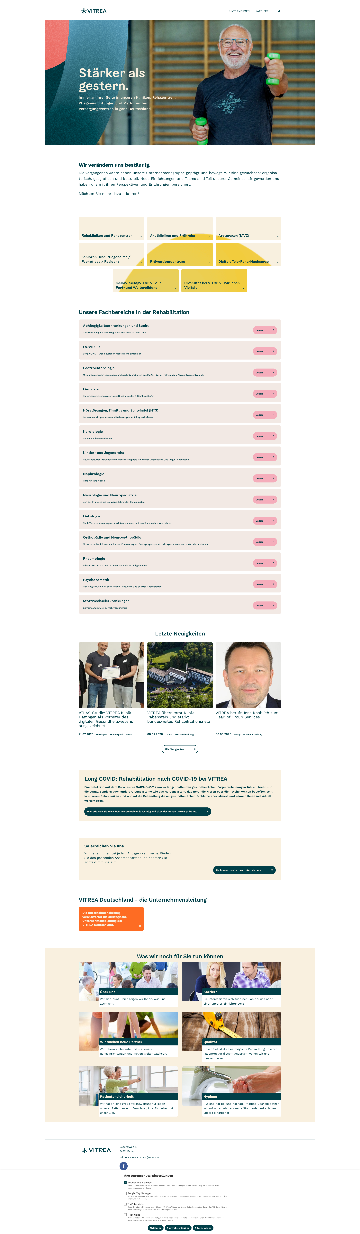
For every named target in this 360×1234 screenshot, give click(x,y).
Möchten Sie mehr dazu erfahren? (109, 193)
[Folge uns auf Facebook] (124, 1166)
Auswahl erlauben (178, 1228)
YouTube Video (178, 1207)
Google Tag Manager (177, 1196)
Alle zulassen (203, 1228)
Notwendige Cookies (173, 1185)
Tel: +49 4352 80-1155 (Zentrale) (139, 1157)
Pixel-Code (176, 1217)
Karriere (262, 11)
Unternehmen (239, 11)
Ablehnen (156, 1228)
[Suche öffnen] (278, 11)
